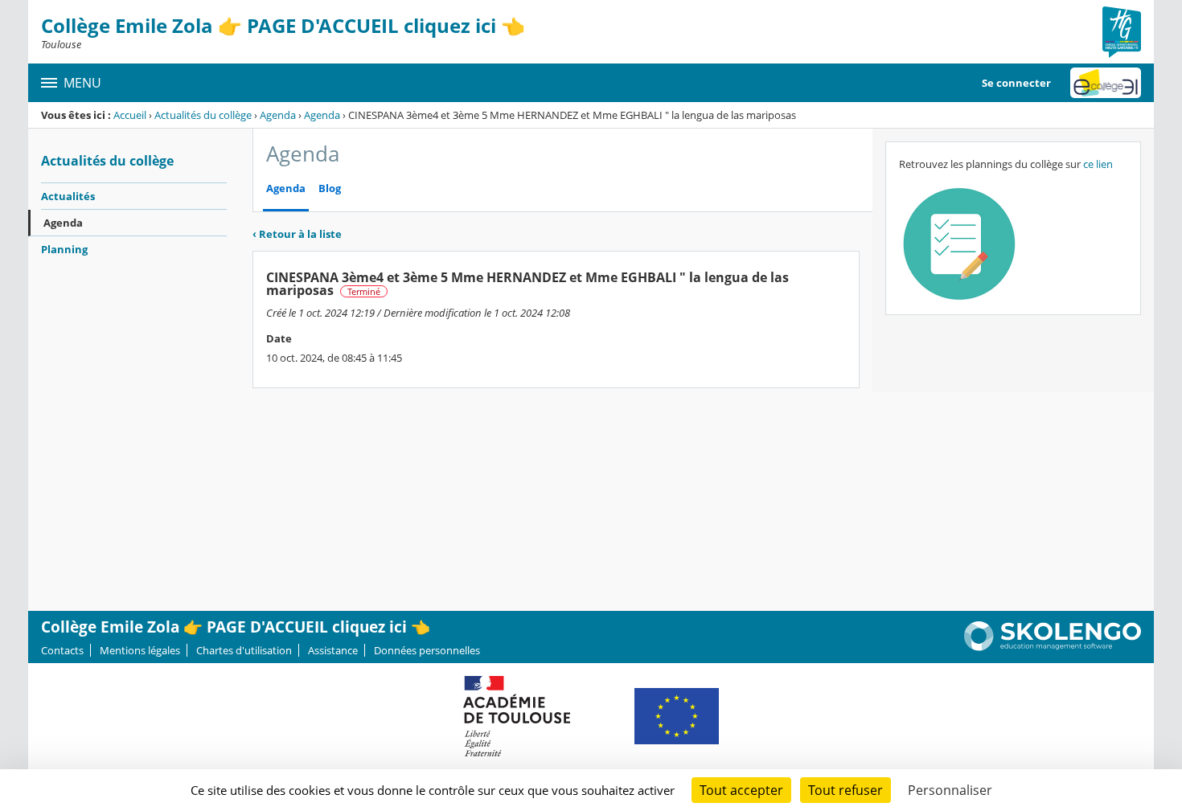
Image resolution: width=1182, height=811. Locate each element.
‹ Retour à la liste (297, 234)
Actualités (68, 196)
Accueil (129, 115)
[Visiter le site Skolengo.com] (1052, 647)
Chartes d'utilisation (244, 650)
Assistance (333, 650)
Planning (64, 249)
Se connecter (1016, 83)
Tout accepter (741, 790)
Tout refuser (845, 790)
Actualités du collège (203, 115)
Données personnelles (427, 650)
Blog (329, 188)
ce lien (1098, 164)
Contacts (62, 650)
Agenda (278, 115)
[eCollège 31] (1105, 82)
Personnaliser (950, 790)
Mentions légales (140, 650)
